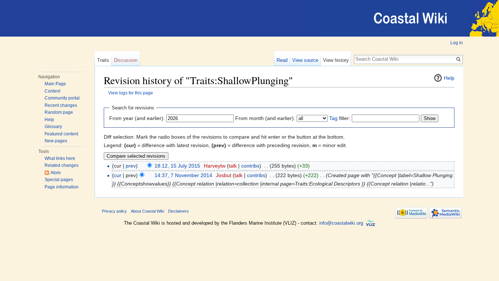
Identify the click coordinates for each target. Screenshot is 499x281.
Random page (59, 112)
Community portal (62, 98)
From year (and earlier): (137, 118)
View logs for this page (130, 92)
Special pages (59, 179)
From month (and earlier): (265, 118)
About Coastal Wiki (147, 211)
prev (131, 166)
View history (336, 60)
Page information (62, 187)
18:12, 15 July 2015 (177, 166)
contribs (250, 166)
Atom (55, 172)
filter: (339, 118)
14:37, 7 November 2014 (183, 175)
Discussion (125, 60)
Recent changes (61, 105)
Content (52, 91)
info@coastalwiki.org (341, 223)
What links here (60, 158)
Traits (103, 60)
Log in (456, 42)
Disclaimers (178, 211)
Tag (333, 118)
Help (49, 119)
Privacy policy (114, 211)
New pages (56, 140)
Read (282, 60)
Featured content (61, 133)
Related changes (62, 165)
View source (305, 60)
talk (233, 166)
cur (117, 175)
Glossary (53, 126)
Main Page (55, 83)
